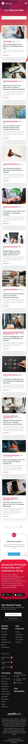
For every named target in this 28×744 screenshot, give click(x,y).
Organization (19, 637)
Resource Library (6, 642)
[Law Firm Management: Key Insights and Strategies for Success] (14, 321)
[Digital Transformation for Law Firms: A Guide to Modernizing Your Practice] (14, 405)
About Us (4, 676)
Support (3, 637)
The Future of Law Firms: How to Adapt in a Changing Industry (14, 213)
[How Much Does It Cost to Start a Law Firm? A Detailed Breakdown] (14, 487)
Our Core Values (6, 679)
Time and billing (7, 41)
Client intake (17, 332)
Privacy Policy (5, 691)
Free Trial (4, 632)
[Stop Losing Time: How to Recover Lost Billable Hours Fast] (14, 32)
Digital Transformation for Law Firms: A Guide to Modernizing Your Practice (13, 422)
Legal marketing (14, 455)
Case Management (8, 332)
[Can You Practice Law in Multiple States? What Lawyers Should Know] (14, 111)
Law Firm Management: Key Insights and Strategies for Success (13, 338)
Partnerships (5, 699)
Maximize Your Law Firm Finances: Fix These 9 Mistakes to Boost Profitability (14, 87)
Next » (21, 527)
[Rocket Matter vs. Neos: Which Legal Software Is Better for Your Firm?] (14, 237)
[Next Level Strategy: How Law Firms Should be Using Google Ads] (14, 446)
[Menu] (26, 3)
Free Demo (4, 634)
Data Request (5, 647)
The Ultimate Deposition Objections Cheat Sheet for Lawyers (13, 170)
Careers (3, 701)
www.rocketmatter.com (11, 740)
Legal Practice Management (10, 81)
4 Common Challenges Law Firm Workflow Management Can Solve (13, 381)
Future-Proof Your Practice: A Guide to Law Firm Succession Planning (14, 295)
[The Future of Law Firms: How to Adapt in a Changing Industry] (14, 196)
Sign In (3, 644)
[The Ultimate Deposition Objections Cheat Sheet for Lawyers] (14, 153)
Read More (6, 55)
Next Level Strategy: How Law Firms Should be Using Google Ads (14, 461)
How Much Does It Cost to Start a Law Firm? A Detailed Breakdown (13, 504)
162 (16, 527)
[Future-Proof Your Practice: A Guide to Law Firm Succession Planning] (14, 278)
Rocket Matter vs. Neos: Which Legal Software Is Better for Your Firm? (12, 253)
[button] (14, 554)
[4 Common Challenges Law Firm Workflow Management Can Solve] (14, 364)
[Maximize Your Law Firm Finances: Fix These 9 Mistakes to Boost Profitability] (14, 70)
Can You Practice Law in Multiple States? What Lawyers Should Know (12, 127)
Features (4, 639)
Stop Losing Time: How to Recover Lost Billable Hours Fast (13, 46)
